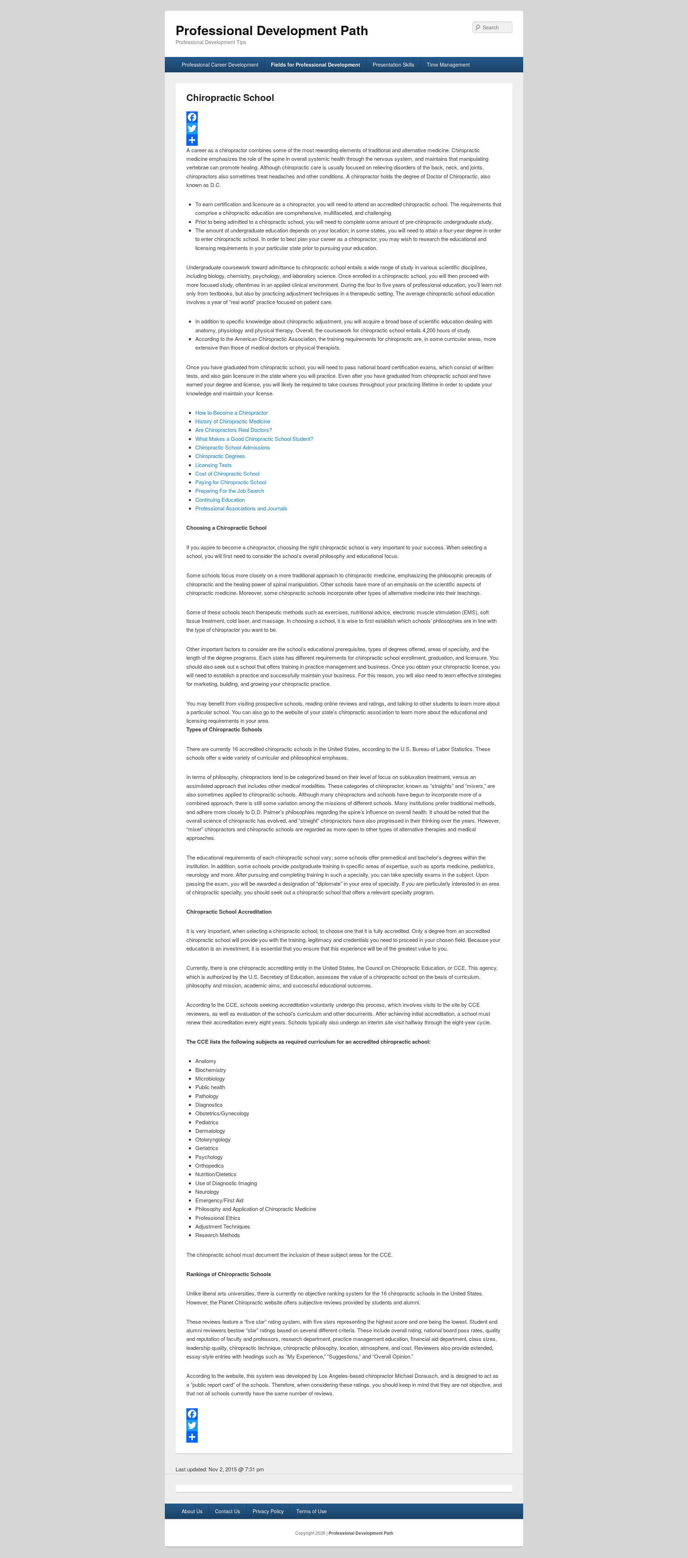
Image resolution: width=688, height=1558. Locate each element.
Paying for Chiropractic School (230, 482)
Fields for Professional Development (315, 64)
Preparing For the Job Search (229, 490)
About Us (192, 1511)
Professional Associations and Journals (241, 508)
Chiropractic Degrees (220, 456)
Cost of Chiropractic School (227, 473)
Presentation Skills (393, 64)
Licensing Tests (213, 464)
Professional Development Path (272, 29)
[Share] (344, 140)
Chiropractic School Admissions (232, 447)
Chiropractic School (230, 97)
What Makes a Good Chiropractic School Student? (254, 438)
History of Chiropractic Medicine (232, 421)
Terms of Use (311, 1511)
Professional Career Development (220, 64)
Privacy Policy (268, 1511)
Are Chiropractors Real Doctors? (233, 429)
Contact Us (227, 1511)
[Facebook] (344, 117)
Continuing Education (220, 499)
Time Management (448, 64)
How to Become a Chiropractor (231, 412)
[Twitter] (344, 128)
